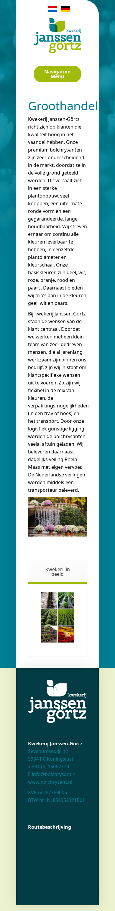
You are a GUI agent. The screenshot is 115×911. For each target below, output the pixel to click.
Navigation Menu (57, 74)
